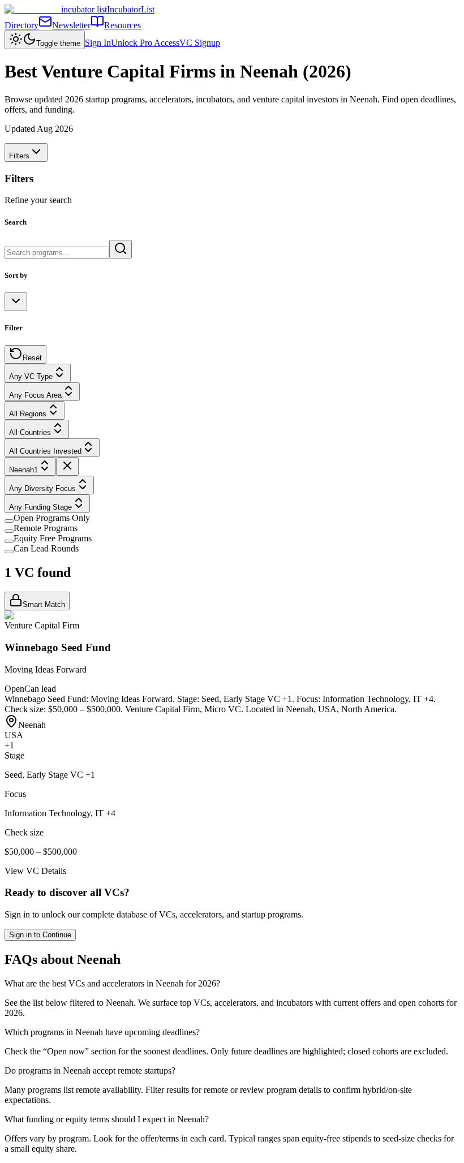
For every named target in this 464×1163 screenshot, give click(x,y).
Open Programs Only (52, 518)
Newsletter (71, 25)
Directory (21, 25)
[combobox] (16, 301)
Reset (32, 358)
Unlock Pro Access (145, 43)
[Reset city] (67, 466)
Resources (122, 25)
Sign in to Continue (40, 935)
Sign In (98, 43)
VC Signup (199, 43)
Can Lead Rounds (46, 548)
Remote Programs (46, 528)
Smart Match (44, 604)
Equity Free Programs (53, 538)
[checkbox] (9, 521)
